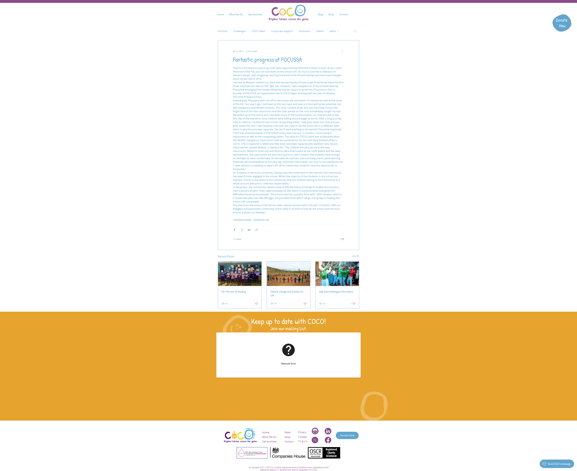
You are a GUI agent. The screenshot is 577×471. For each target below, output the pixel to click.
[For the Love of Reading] (239, 274)
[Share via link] (256, 229)
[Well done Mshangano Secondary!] (337, 274)
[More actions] (342, 51)
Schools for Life (261, 219)
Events (320, 31)
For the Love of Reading (234, 291)
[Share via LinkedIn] (249, 229)
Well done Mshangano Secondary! (336, 291)
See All (355, 256)
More (333, 31)
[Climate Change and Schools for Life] (288, 274)
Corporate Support (282, 31)
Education (304, 31)
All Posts (222, 31)
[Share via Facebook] (234, 229)
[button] (355, 31)
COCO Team (258, 31)
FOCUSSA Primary (242, 219)
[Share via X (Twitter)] (241, 229)
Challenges (240, 31)
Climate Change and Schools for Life (287, 293)
